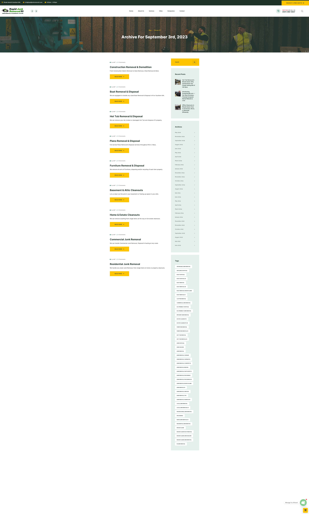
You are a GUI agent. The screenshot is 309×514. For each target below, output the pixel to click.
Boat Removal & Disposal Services (142, 500)
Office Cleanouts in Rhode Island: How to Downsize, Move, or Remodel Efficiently (188, 108)
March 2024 (178, 209)
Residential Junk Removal (125, 264)
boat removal (180, 282)
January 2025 (179, 169)
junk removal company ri (183, 359)
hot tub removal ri (182, 339)
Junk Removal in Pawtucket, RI (164, 478)
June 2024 (178, 197)
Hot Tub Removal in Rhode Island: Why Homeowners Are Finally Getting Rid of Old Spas (188, 83)
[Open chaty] (303, 502)
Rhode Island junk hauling (184, 436)
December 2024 (179, 173)
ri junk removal (181, 444)
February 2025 (179, 165)
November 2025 (180, 136)
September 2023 (180, 233)
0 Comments (121, 62)
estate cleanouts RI (182, 323)
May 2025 (178, 153)
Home (150, 30)
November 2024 (180, 177)
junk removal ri (181, 387)
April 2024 (178, 205)
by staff (113, 62)
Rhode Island (180, 428)
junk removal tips (181, 395)
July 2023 (177, 241)
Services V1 (157, 30)
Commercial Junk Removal (125, 239)
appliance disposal (182, 270)
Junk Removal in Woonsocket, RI (165, 489)
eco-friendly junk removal (184, 311)
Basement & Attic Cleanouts (126, 190)
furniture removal (182, 327)
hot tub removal (181, 335)
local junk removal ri (183, 407)
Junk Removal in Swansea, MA (164, 500)
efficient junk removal (183, 315)
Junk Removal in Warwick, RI (163, 481)
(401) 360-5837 (288, 12)
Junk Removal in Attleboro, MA (164, 492)
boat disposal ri (181, 278)
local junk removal (182, 403)
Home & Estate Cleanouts (125, 214)
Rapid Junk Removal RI (182, 420)
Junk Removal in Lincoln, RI (163, 486)
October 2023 (179, 229)
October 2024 (179, 181)
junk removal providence (183, 375)
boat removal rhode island (184, 291)
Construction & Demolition (140, 497)
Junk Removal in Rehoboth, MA (164, 494)
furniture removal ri (182, 331)
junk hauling (180, 347)
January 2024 (179, 217)
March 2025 (178, 161)
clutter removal (181, 299)
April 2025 (178, 157)
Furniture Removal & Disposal (127, 165)
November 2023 (180, 225)
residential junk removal (184, 424)
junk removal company (183, 355)
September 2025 (180, 141)
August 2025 (179, 145)
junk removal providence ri (184, 379)
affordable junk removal (183, 266)
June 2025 (178, 149)
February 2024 (179, 213)
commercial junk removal (183, 303)
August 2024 (179, 189)
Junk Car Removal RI (138, 502)
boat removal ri (181, 295)
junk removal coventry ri (184, 363)
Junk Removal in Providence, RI (164, 476)
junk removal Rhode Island (184, 383)
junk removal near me (182, 367)
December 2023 (179, 221)
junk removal (180, 351)
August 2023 (179, 237)
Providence (180, 415)
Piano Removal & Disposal (125, 140)
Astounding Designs (162, 513)
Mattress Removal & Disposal (141, 484)
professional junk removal (184, 411)
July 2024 (177, 193)
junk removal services (183, 391)
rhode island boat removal (184, 432)
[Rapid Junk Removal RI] (12, 11)
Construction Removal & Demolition (131, 67)
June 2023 (178, 245)
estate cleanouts (182, 319)
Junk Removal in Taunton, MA (164, 497)
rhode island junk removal (184, 440)
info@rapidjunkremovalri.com (33, 2)
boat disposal (181, 274)
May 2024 (178, 201)
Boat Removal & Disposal (124, 91)
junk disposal (180, 343)
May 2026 (178, 132)
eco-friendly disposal (183, 307)
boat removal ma (181, 287)
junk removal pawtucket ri (184, 371)
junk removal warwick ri (183, 399)
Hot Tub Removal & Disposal (126, 116)
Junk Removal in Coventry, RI (164, 484)
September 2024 (180, 185)
